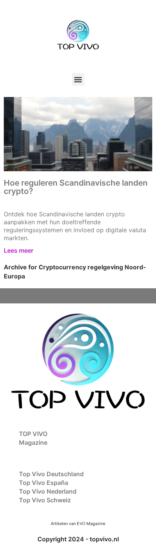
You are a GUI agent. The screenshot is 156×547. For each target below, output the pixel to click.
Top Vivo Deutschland (51, 474)
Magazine (33, 442)
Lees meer (18, 250)
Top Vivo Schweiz (45, 500)
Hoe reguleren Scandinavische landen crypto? (76, 187)
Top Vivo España (43, 482)
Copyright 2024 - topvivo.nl (78, 539)
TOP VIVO (33, 434)
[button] (78, 79)
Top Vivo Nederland (47, 491)
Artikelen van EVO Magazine (78, 523)
